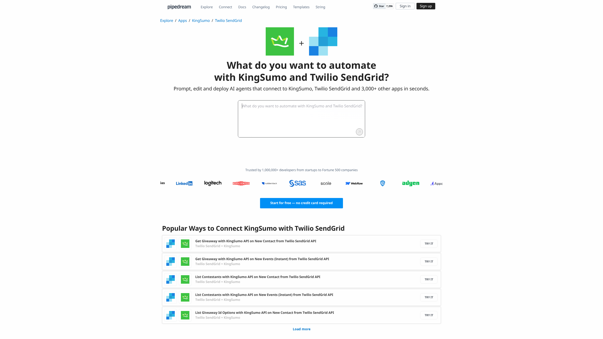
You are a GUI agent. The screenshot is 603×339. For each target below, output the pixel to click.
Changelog (261, 7)
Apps (182, 20)
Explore (207, 7)
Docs (242, 7)
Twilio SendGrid (228, 20)
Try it (429, 244)
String (320, 7)
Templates (301, 7)
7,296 (389, 6)
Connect (225, 7)
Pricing (281, 7)
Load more (301, 329)
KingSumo (201, 20)
